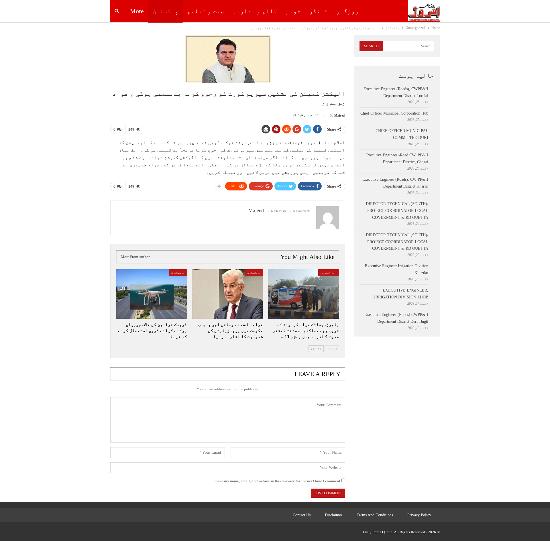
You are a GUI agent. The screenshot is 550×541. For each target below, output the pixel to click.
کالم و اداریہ (255, 11)
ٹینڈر (318, 11)
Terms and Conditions (375, 515)
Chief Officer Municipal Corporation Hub (394, 113)
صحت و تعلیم (205, 11)
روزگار (347, 11)
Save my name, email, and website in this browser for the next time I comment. (277, 481)
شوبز (293, 11)
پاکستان (165, 11)
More (137, 11)
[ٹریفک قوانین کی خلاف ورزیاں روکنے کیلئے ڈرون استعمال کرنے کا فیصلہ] (151, 294)
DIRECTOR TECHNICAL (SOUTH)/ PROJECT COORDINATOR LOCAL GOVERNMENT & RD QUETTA (397, 211)
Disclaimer (333, 515)
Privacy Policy (419, 515)
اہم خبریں (328, 273)
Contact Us (302, 515)
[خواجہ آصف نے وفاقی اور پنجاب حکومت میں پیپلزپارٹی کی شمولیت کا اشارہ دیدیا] (227, 294)
